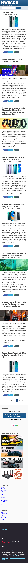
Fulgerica (3, 515)
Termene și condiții (5, 558)
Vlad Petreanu (4, 503)
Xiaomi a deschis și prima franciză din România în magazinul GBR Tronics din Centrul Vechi (14, 304)
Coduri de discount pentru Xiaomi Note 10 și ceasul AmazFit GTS (14, 254)
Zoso (2, 504)
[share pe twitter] (10, 52)
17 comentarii (18, 161)
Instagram (12, 534)
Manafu (3, 497)
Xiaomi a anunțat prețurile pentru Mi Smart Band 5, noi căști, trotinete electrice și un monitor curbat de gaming (13, 111)
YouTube (3, 534)
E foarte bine (4, 513)
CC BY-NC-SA (15, 555)
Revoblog (3, 501)
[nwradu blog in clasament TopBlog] (14, 425)
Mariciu (2, 498)
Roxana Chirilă (4, 517)
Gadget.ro (3, 491)
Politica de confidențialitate (15, 558)
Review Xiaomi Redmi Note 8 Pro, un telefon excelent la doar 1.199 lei (14, 355)
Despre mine (4, 529)
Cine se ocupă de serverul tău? (15, 542)
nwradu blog (13, 550)
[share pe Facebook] (5, 52)
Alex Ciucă (3, 487)
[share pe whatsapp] (16, 52)
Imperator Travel (5, 496)
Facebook (7, 534)
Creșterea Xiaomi (8, 12)
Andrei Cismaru (4, 488)
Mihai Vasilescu (4, 500)
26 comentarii (17, 14)
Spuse (2, 519)
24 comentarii (17, 63)
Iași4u (2, 494)
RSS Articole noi (18, 534)
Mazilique (3, 516)
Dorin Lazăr (3, 490)
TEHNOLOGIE (10, 14)
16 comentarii (17, 308)
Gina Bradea (4, 493)
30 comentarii (17, 115)
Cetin (2, 512)
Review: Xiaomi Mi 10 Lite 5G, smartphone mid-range (12, 60)
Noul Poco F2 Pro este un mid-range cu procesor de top (13, 158)
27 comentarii (17, 208)
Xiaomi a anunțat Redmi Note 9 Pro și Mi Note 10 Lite (13, 206)
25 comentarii (17, 257)
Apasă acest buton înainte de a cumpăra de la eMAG (14, 415)
